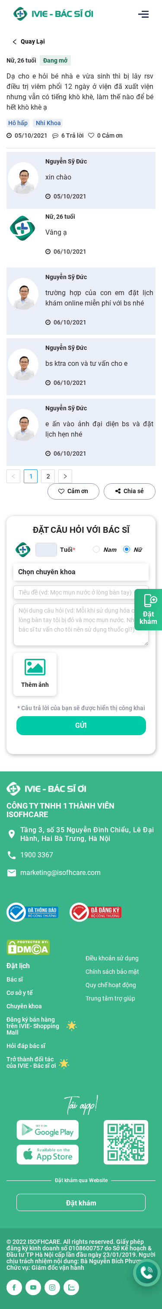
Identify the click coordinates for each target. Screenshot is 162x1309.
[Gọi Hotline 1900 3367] (147, 1273)
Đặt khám (81, 1203)
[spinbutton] (46, 549)
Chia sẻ (134, 491)
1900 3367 (36, 855)
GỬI (81, 725)
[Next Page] (65, 476)
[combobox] (19, 572)
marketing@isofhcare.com (60, 872)
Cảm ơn (77, 491)
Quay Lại (33, 41)
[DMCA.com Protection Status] (28, 947)
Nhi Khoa (48, 123)
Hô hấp (18, 123)
